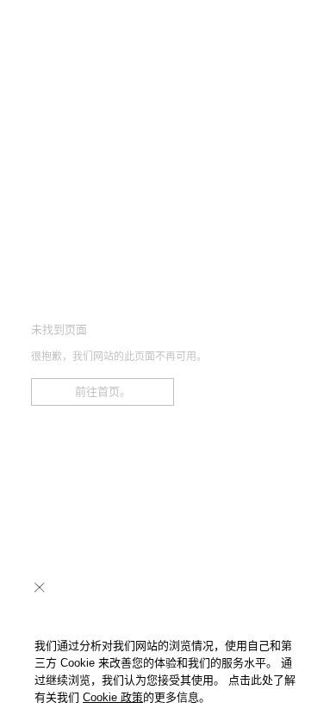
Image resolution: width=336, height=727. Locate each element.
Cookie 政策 (113, 697)
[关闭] (39, 587)
